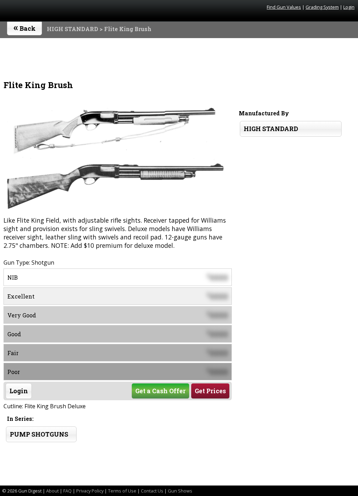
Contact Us (152, 491)
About (52, 491)
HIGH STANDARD (72, 29)
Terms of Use (122, 491)
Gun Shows (180, 491)
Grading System (322, 7)
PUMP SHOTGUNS (39, 434)
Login (349, 7)
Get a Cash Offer (160, 391)
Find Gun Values (284, 7)
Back (25, 27)
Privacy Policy (89, 491)
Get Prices (210, 391)
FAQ (67, 491)
